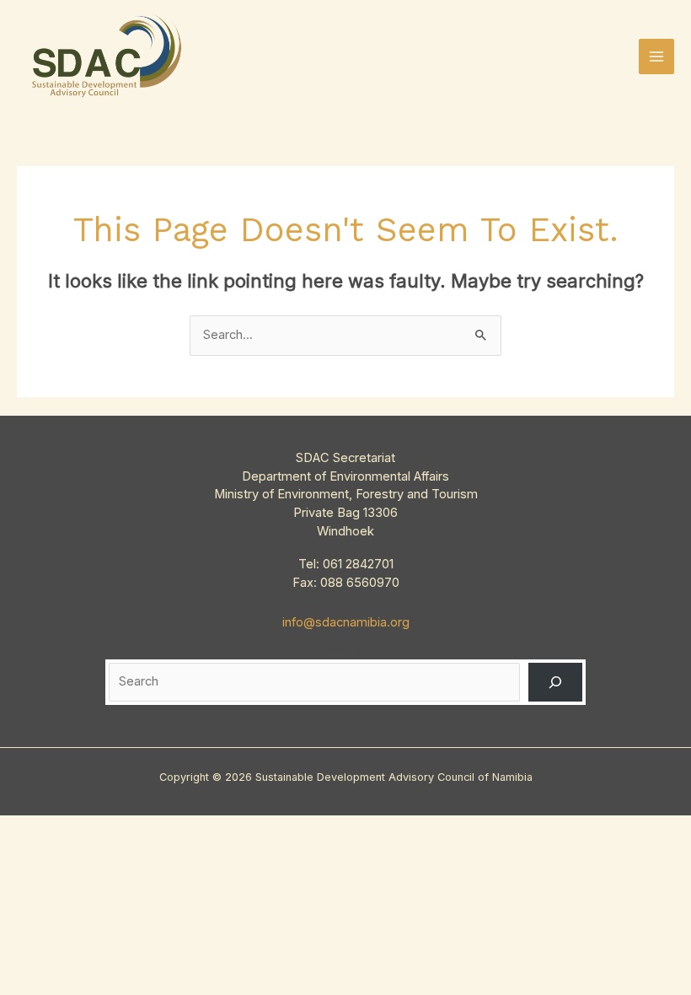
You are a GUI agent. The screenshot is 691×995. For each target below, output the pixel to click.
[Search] (555, 682)
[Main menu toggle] (656, 56)
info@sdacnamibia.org (346, 622)
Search (345, 649)
